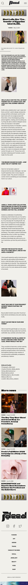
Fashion (14, 535)
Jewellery (14, 558)
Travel (14, 546)
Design (14, 542)
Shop (14, 569)
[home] (14, 3)
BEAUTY (14, 561)
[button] (25, 3)
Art (14, 538)
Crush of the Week (14, 550)
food (14, 565)
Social (14, 554)
